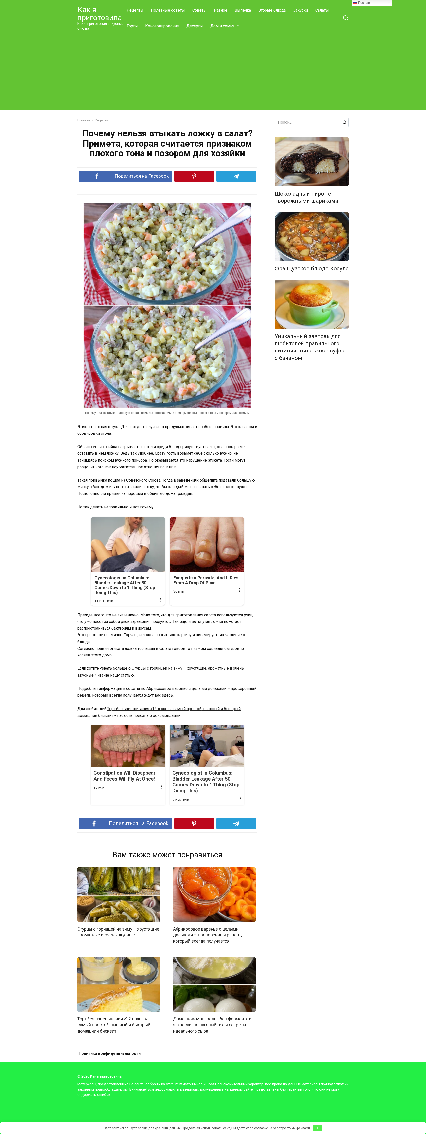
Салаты (322, 10)
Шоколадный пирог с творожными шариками (306, 197)
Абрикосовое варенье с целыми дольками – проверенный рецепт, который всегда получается (207, 934)
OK (318, 1128)
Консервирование (162, 26)
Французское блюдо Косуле (312, 268)
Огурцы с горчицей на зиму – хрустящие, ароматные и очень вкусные (118, 931)
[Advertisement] (213, 70)
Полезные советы (168, 10)
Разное (220, 10)
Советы (199, 10)
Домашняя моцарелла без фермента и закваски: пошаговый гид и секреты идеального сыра (212, 1025)
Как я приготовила (99, 13)
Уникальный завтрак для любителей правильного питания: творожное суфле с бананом (310, 347)
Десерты (194, 26)
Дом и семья (222, 26)
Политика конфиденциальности (110, 1053)
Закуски (300, 10)
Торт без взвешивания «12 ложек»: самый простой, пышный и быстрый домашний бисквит (113, 1025)
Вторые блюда (272, 10)
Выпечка (243, 10)
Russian (363, 3)
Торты (132, 26)
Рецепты (135, 10)
